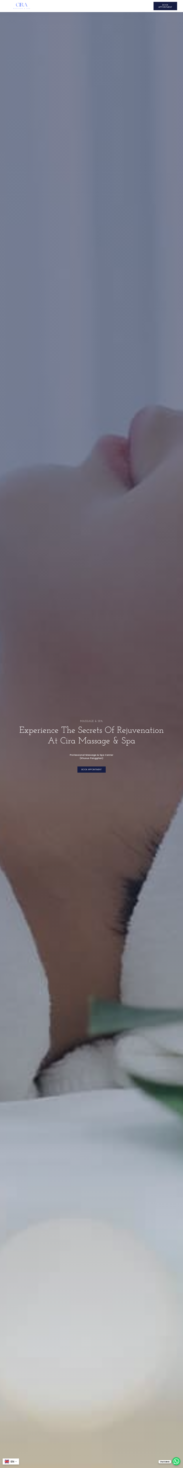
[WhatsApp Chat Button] (176, 1461)
